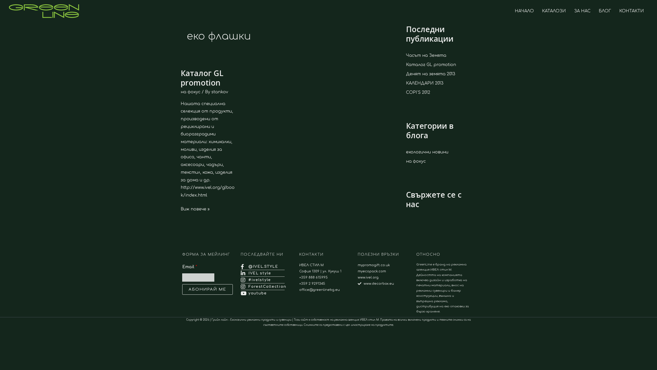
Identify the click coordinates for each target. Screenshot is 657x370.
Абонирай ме (207, 289)
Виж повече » (195, 208)
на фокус (190, 92)
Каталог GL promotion (202, 78)
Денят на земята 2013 (430, 74)
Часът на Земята (426, 55)
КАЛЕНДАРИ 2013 (424, 83)
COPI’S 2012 (418, 92)
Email (189, 267)
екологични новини (427, 152)
